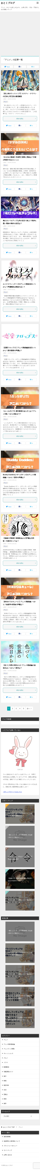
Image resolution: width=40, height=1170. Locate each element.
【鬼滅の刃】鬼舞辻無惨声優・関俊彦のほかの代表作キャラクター (20, 879)
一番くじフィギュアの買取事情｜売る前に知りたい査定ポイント (20, 836)
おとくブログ (8, 3)
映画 (5, 1080)
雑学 (5, 1103)
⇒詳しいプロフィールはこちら (12, 792)
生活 (5, 1090)
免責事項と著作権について (12, 1141)
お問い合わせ (8, 1155)
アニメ (5, 101)
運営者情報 (7, 1136)
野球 (5, 1099)
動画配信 (6, 1067)
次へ (28, 708)
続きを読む (20, 118)
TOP (9, 1127)
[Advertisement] (20, 33)
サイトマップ (8, 1150)
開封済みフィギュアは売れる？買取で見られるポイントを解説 (20, 997)
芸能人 (6, 1094)
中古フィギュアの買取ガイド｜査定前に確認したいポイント (20, 901)
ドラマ (6, 1062)
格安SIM (6, 1085)
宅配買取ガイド (8, 1071)
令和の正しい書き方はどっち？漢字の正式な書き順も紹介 (20, 858)
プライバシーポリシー (10, 1146)
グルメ (6, 1058)
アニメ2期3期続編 (9, 1044)
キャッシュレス (8, 1053)
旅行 (5, 1076)
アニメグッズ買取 (9, 1049)
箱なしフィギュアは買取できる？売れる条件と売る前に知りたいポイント (20, 1019)
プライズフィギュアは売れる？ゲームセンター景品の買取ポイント (20, 814)
